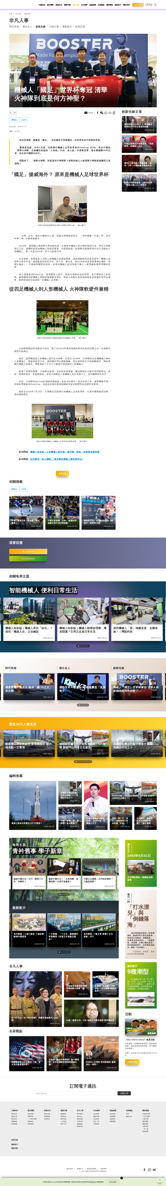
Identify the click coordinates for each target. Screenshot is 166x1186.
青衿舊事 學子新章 (37, 851)
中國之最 (63, 1116)
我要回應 (62, 473)
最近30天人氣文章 (23, 724)
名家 (127, 1114)
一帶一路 (145, 1129)
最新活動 (14, 1148)
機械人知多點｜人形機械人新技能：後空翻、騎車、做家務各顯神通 (65, 452)
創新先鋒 (27, 14)
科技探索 (14, 1124)
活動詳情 (132, 1062)
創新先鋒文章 (132, 111)
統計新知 (23, 517)
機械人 (15, 120)
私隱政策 (93, 1182)
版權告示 (80, 1169)
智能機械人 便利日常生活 (43, 590)
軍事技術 (14, 1121)
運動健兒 (67, 26)
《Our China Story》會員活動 (140, 1040)
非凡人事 (75, 5)
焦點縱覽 (92, 5)
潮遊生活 (59, 5)
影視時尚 (47, 1119)
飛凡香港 (31, 1114)
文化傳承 (96, 1114)
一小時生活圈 (32, 1119)
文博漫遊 (96, 1124)
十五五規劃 (146, 1116)
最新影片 (118, 5)
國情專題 (109, 5)
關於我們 (126, 5)
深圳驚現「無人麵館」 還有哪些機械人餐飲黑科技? (56, 459)
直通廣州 (31, 1121)
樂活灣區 (50, 5)
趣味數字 (132, 966)
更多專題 (145, 1131)
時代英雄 (14, 26)
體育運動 (112, 1121)
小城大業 (145, 1119)
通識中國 (67, 5)
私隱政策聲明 (91, 1169)
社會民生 (112, 1119)
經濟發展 (60, 517)
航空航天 (23, 820)
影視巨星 (80, 26)
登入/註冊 (138, 4)
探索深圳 (124, 793)
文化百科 (96, 1119)
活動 (128, 1014)
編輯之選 (23, 1059)
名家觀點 (101, 5)
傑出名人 (27, 26)
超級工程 (73, 790)
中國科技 (42, 5)
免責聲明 (103, 1169)
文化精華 (84, 5)
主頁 (10, 14)
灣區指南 (31, 1124)
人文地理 (63, 1121)
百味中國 (47, 1114)
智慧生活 (14, 1114)
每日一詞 (128, 898)
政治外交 (112, 1114)
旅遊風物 (47, 1116)
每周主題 (19, 845)
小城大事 (54, 26)
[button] (78, 645)
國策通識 (145, 1124)
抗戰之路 (145, 1126)
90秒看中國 (146, 1114)
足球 (24, 120)
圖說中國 (124, 815)
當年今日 (128, 848)
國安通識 (148, 815)
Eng (150, 4)
